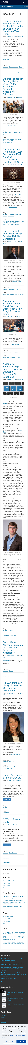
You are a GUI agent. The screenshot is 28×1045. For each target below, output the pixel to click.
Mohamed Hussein (17, 141)
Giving (4, 134)
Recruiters (3, 1015)
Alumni (10, 132)
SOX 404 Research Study (13, 821)
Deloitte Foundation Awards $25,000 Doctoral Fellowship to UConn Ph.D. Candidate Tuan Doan (13, 27)
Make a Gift (4, 1020)
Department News (13, 67)
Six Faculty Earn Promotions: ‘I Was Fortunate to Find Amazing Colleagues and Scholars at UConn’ (13, 155)
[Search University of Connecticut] (23, 2)
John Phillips (10, 768)
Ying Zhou (19, 72)
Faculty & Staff (6, 883)
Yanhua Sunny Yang (15, 357)
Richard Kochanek (7, 142)
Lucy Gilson (19, 222)
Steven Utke (6, 224)
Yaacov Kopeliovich (14, 224)
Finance (5, 216)
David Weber (6, 72)
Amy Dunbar (6, 767)
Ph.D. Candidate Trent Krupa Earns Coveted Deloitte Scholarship (12, 234)
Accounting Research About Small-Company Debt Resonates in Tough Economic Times (12, 307)
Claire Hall (20, 36)
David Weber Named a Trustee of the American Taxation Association (13, 647)
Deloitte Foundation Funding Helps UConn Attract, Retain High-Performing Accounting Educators (13, 86)
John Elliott (9, 141)
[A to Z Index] (26, 2)
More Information (10, 1041)
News (4, 888)
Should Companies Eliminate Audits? (13, 776)
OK (21, 1041)
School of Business (7, 7)
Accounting (5, 67)
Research (16, 352)
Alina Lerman (6, 221)
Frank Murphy (13, 635)
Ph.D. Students (6, 885)
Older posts (6, 862)
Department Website (8, 881)
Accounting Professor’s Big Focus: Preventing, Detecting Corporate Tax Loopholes (12, 370)
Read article (6, 59)
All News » (3, 982)
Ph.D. (20, 67)
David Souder (13, 221)
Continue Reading (11, 125)
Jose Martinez (12, 222)
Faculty (20, 214)
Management (11, 216)
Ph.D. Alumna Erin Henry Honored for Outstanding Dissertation (12, 686)
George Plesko (13, 139)
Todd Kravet (13, 72)
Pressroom (4, 1022)
